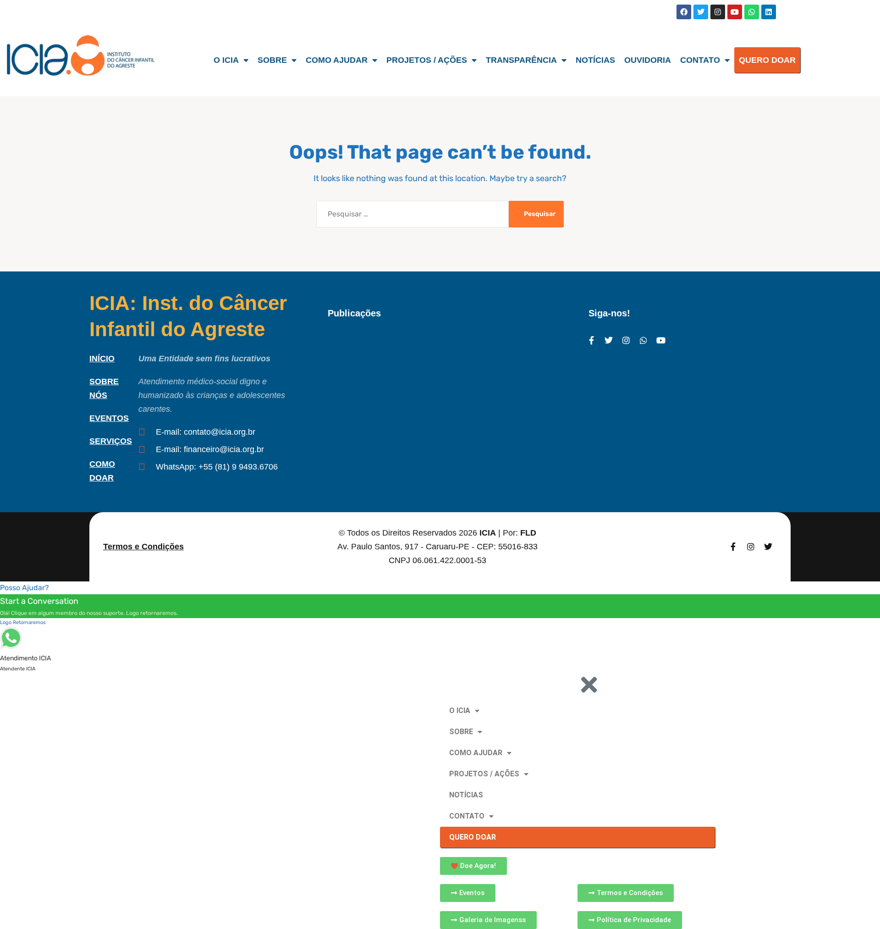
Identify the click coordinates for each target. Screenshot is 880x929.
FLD (528, 532)
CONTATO (466, 816)
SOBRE (272, 60)
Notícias (595, 60)
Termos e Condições (143, 546)
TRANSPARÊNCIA (521, 60)
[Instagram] (717, 12)
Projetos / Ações (426, 60)
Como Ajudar (337, 60)
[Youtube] (734, 12)
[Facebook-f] (591, 340)
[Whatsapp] (751, 12)
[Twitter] (700, 12)
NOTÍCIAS (466, 795)
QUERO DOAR (767, 60)
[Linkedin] (768, 12)
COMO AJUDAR (475, 752)
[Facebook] (683, 12)
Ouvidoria (647, 60)
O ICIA (226, 60)
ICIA (487, 532)
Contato (700, 60)
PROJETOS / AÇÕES (484, 773)
